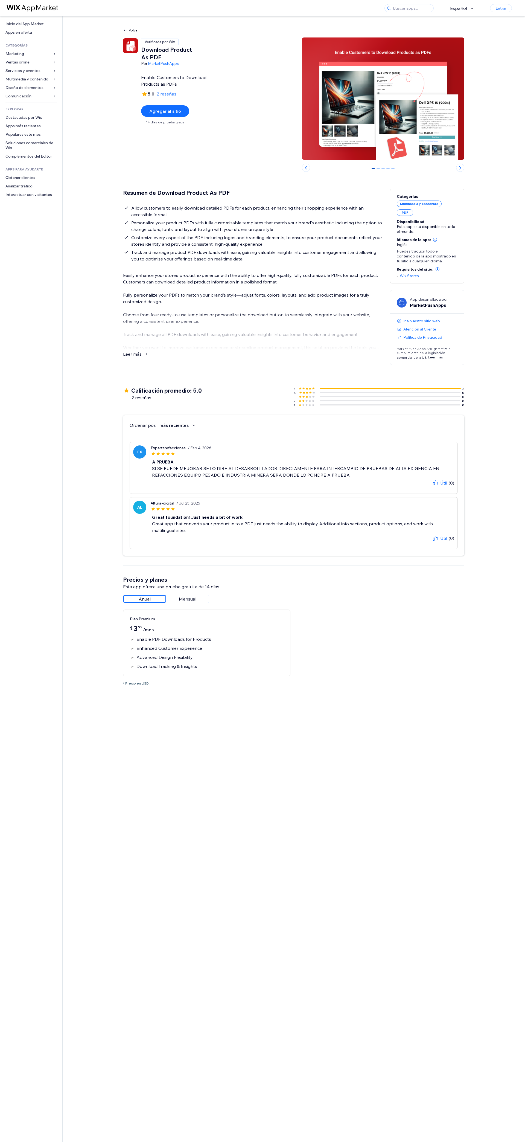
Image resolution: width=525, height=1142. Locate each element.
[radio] (144, 599)
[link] (31, 24)
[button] (435, 239)
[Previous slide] (306, 168)
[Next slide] (460, 168)
